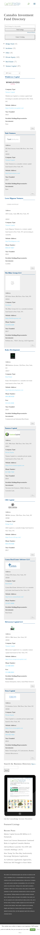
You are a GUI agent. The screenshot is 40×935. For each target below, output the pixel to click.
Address (8, 145)
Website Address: (10, 105)
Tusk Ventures (10, 133)
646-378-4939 (9, 543)
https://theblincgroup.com (13, 318)
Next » (33, 764)
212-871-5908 (9, 603)
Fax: (6, 400)
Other (8, 52)
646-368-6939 (9, 396)
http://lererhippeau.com (12, 241)
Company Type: (10, 89)
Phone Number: (10, 245)
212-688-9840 (9, 665)
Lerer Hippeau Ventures (14, 198)
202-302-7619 (9, 734)
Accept (32, 929)
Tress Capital (10, 690)
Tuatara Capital (11, 428)
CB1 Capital (9, 499)
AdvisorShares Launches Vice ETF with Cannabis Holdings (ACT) (18, 848)
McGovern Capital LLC (14, 621)
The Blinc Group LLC (13, 272)
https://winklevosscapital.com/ (14, 108)
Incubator (9, 48)
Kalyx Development (12, 349)
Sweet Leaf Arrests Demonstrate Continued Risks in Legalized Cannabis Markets (19, 842)
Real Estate (9, 61)
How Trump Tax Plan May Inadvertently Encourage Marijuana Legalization (18, 855)
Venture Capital (11, 66)
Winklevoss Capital (12, 76)
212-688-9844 (9, 672)
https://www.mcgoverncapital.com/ (16, 659)
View (32, 128)
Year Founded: (10, 111)
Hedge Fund (10, 43)
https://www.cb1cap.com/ (13, 537)
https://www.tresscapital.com (14, 728)
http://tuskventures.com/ (12, 173)
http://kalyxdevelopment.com (14, 390)
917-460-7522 (9, 472)
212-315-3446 (9, 403)
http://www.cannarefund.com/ (14, 596)
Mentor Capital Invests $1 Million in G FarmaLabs (17, 835)
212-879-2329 (9, 324)
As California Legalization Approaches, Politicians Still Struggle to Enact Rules (18, 861)
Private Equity (11, 57)
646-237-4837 (9, 247)
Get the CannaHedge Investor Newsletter (18, 818)
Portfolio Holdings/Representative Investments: (16, 120)
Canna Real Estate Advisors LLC (17, 559)
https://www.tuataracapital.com (14, 465)
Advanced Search (31, 32)
